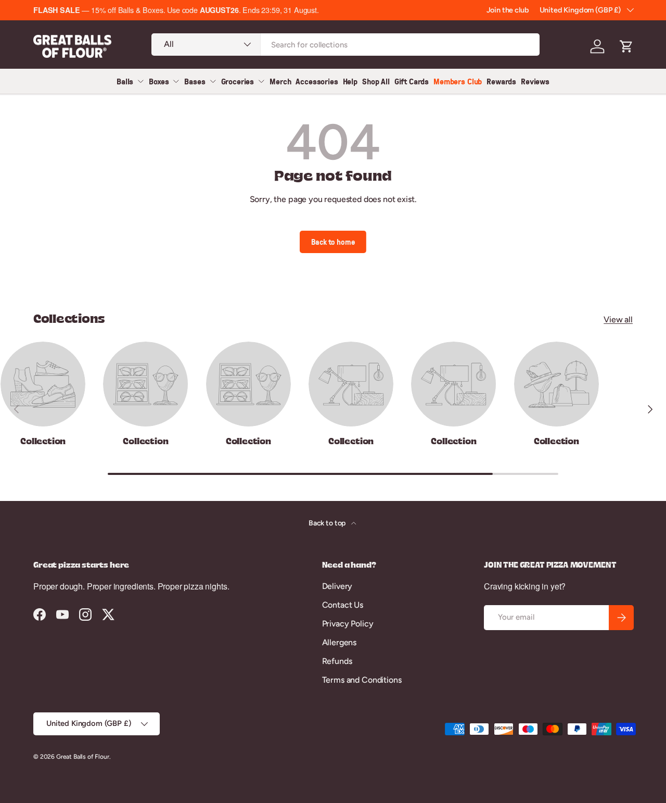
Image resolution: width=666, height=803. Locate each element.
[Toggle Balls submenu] (140, 81)
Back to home (332, 241)
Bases (194, 81)
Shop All (376, 81)
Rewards (501, 81)
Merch (280, 81)
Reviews (535, 81)
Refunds (337, 661)
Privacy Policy (348, 624)
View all (618, 319)
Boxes (159, 81)
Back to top (328, 523)
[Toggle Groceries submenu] (261, 81)
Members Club (457, 81)
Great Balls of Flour (82, 756)
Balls (125, 81)
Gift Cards (411, 81)
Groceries (237, 81)
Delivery (337, 586)
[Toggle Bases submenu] (213, 81)
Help (350, 81)
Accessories (317, 81)
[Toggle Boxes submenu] (176, 81)
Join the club (507, 10)
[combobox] (345, 44)
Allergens (339, 642)
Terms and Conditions (362, 680)
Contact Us (342, 605)
